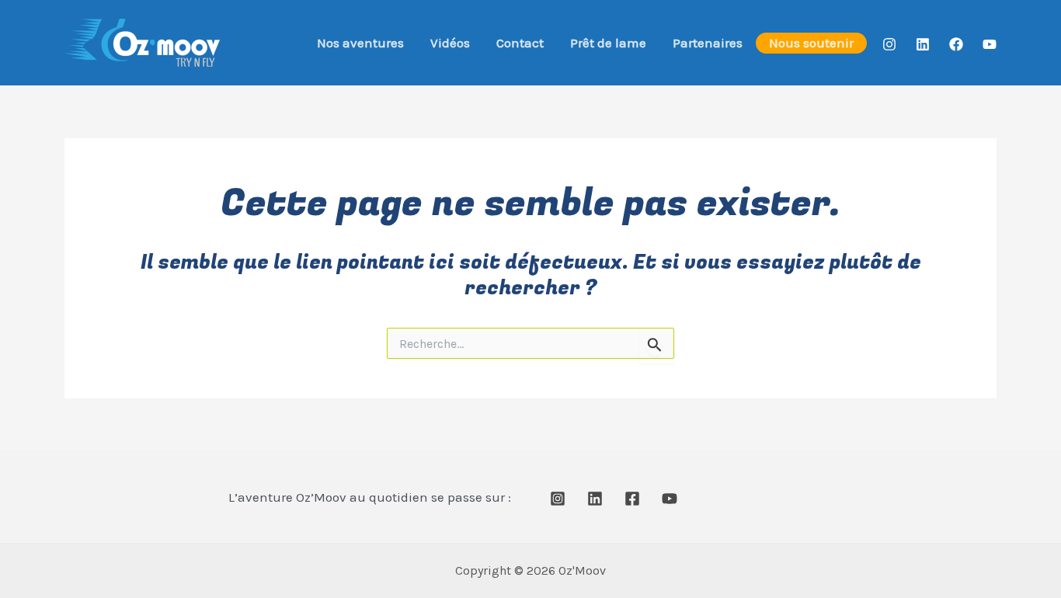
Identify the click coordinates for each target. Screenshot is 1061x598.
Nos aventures (360, 42)
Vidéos (450, 42)
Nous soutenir (811, 42)
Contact (520, 42)
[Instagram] (889, 44)
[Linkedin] (923, 44)
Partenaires (708, 42)
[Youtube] (990, 44)
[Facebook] (956, 44)
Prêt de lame (608, 42)
